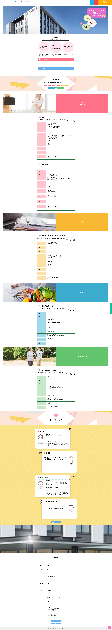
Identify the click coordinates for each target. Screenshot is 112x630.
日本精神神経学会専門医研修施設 (51, 601)
